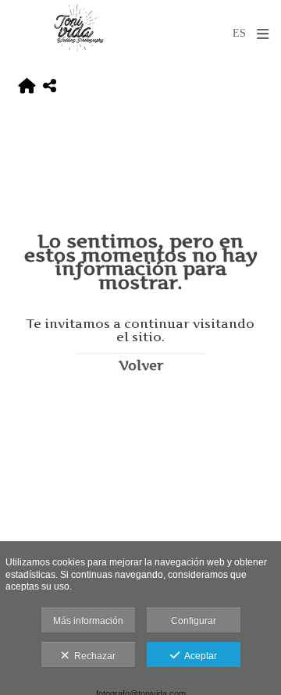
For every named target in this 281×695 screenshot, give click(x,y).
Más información (88, 620)
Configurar (193, 620)
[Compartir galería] (49, 86)
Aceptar (198, 655)
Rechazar (92, 655)
